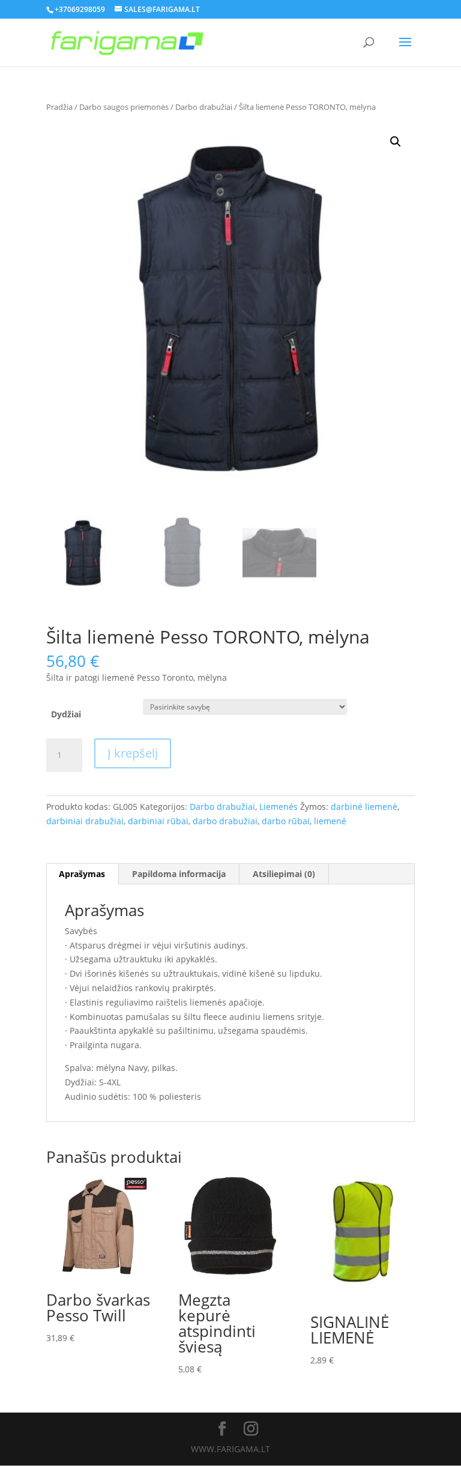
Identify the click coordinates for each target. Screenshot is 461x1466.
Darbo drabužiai (203, 106)
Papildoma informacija (179, 873)
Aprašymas (82, 873)
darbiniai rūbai (158, 821)
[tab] (82, 874)
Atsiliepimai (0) (284, 873)
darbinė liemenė (364, 806)
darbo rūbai (286, 821)
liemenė (330, 821)
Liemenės (278, 806)
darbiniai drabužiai (85, 821)
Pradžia (59, 106)
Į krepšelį (132, 753)
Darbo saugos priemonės (124, 106)
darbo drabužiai (225, 821)
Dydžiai (66, 714)
